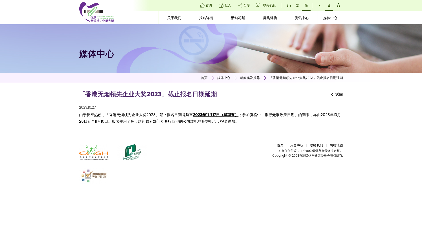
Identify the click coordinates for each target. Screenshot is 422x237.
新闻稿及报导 (250, 77)
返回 (339, 94)
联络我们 (269, 5)
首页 (209, 5)
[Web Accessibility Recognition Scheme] (94, 176)
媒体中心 (223, 77)
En (289, 5)
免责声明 (296, 145)
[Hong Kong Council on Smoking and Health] (94, 152)
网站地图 (336, 145)
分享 (247, 5)
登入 (228, 5)
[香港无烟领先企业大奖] (96, 12)
